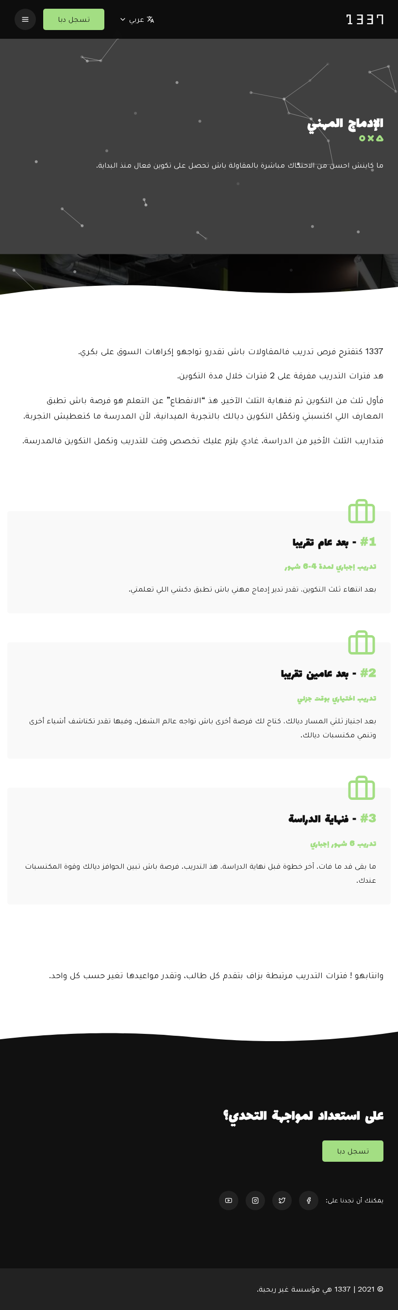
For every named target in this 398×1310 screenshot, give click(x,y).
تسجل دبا (74, 19)
